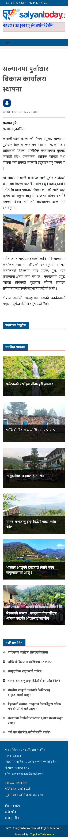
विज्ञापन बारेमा (13, 806)
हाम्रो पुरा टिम (12, 817)
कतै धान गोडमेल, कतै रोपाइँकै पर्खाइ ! (29, 732)
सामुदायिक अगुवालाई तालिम (25, 476)
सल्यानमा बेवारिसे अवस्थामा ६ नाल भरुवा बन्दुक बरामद (35, 721)
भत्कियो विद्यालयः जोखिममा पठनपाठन (31, 430)
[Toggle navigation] (7, 42)
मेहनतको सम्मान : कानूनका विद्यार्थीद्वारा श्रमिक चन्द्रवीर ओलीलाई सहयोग (31, 615)
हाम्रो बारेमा (11, 812)
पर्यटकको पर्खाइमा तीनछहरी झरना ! (29, 384)
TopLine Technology (42, 834)
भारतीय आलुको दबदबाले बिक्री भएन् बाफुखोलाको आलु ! (30, 570)
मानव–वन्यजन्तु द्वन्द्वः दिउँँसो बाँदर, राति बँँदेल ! (31, 524)
